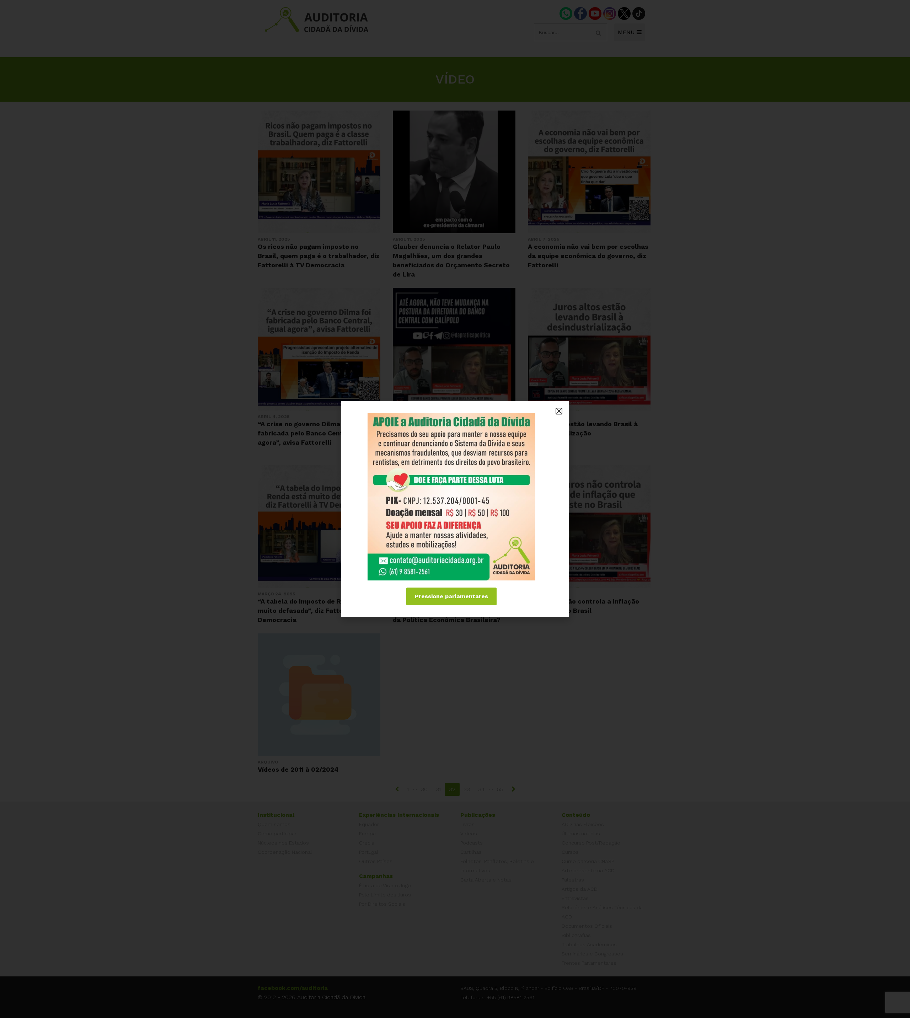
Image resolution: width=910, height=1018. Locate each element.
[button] (559, 411)
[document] (455, 509)
